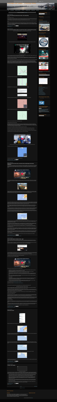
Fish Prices (23, 10)
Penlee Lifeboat (13, 160)
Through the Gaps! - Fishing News (21, 3)
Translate (41, 14)
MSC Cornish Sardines (41, 90)
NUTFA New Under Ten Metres (42, 92)
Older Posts (35, 386)
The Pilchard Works (41, 91)
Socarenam (26, 144)
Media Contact (33, 10)
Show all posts (25, 12)
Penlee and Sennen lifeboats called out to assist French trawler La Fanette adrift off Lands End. (21, 29)
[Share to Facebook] (17, 159)
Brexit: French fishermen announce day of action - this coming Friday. (18, 15)
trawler (17, 160)
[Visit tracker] (41, 104)
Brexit (9, 26)
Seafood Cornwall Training (41, 89)
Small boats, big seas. (10, 310)
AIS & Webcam (12, 10)
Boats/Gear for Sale (28, 10)
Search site (37, 10)
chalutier (9, 160)
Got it (42, 1)
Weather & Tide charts (17, 10)
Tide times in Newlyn (41, 88)
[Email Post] (14, 159)
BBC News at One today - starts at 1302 (17, 281)
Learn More (40, 1)
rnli (15, 160)
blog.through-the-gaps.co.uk (45, 110)
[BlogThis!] (16, 159)
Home (8, 10)
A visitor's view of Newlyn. (11, 365)
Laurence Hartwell (43, 109)
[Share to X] (16, 361)
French (11, 26)
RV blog (42, 93)
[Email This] (15, 159)
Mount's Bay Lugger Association (42, 94)
